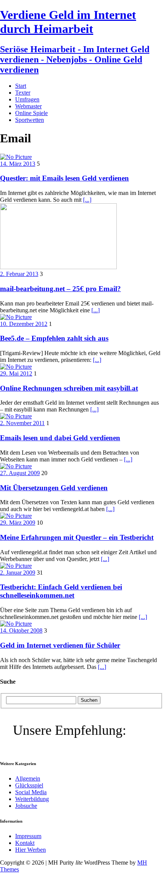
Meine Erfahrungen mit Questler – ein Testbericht (77, 537)
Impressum (28, 836)
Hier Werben (30, 849)
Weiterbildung (32, 799)
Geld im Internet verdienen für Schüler (60, 645)
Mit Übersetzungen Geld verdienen (54, 488)
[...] (87, 199)
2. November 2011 (22, 423)
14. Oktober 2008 (21, 630)
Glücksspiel (29, 785)
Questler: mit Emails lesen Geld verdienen (64, 178)
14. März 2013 (17, 164)
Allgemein (27, 778)
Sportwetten (29, 120)
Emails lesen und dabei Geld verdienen (60, 438)
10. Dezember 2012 (23, 324)
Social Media (31, 792)
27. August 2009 (20, 473)
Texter (22, 92)
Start (20, 86)
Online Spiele (31, 113)
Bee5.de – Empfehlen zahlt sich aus (54, 338)
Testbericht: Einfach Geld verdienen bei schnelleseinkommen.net (61, 591)
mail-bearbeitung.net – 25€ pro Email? (60, 289)
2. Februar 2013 (19, 274)
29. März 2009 (17, 522)
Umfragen (27, 99)
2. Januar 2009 (17, 572)
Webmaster (28, 106)
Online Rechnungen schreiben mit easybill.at (69, 388)
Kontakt (24, 843)
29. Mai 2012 (16, 373)
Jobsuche (26, 806)
